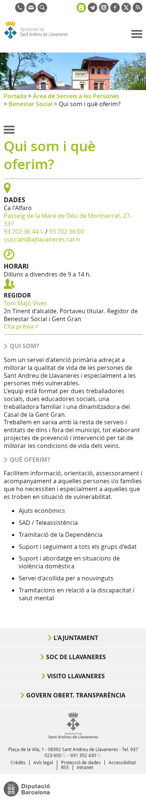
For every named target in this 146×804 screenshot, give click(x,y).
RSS (65, 767)
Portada (15, 96)
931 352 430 (83, 755)
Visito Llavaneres (76, 676)
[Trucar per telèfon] (20, 10)
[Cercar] (42, 10)
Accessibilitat (122, 762)
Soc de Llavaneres (76, 657)
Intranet (85, 767)
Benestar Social (30, 104)
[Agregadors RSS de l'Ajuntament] (137, 10)
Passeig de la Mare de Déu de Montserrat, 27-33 (68, 220)
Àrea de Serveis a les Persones (76, 96)
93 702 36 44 (21, 231)
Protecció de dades (81, 762)
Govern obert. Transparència (75, 695)
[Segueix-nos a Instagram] (104, 10)
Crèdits (17, 762)
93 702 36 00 (66, 231)
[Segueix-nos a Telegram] (92, 10)
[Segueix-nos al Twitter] (126, 10)
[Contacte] (31, 10)
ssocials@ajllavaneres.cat (39, 239)
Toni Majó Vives (25, 303)
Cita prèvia (19, 326)
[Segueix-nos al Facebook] (115, 10)
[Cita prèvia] (81, 7)
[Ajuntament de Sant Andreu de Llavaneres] (73, 737)
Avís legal (43, 762)
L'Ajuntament (76, 638)
